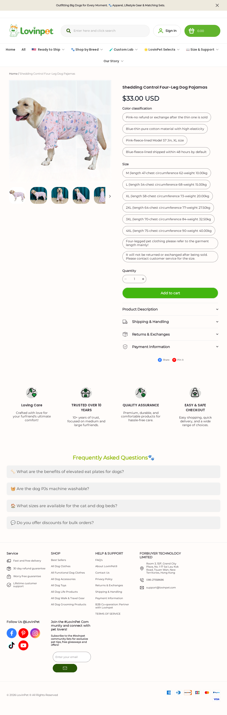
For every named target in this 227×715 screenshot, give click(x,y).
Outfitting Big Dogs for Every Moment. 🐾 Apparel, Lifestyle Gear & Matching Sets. (110, 5)
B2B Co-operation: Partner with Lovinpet (112, 606)
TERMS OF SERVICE (108, 613)
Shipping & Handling (108, 591)
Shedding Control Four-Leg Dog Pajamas (47, 73)
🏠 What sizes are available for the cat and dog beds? (64, 505)
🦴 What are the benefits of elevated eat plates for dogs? (67, 471)
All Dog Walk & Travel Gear (68, 598)
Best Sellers (58, 560)
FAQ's (99, 560)
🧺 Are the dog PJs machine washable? (50, 488)
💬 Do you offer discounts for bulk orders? (52, 522)
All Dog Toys (58, 585)
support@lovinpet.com (161, 587)
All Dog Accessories (63, 579)
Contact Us (102, 572)
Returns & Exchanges (109, 585)
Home (13, 73)
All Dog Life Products (64, 591)
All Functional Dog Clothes (68, 572)
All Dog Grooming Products (68, 604)
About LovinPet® (106, 566)
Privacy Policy (103, 579)
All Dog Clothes (60, 566)
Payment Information (109, 598)
